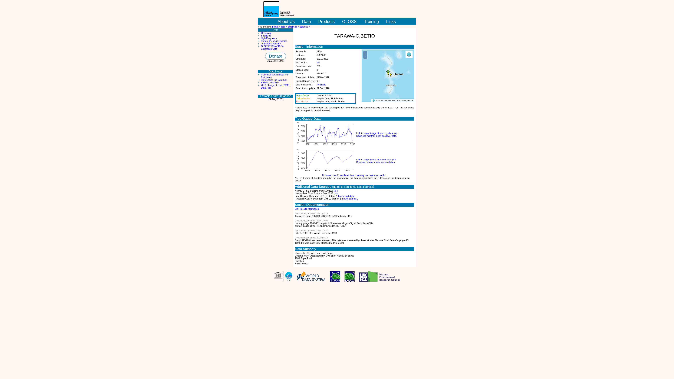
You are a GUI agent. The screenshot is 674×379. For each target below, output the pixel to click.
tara (336, 193)
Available (321, 84)
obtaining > (294, 26)
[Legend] (409, 54)
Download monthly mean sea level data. (376, 136)
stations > (305, 26)
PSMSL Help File (270, 82)
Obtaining (266, 33)
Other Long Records (271, 43)
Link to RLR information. (307, 209)
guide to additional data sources (353, 186)
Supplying (266, 35)
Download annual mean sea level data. (375, 162)
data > (284, 26)
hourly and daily (346, 196)
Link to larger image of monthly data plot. (377, 133)
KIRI (335, 191)
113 (318, 62)
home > (276, 26)
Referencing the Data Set (274, 80)
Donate (275, 56)
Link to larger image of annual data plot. (376, 159)
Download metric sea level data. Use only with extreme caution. (354, 175)
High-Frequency (269, 38)
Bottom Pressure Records (274, 41)
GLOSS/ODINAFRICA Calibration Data (272, 47)
